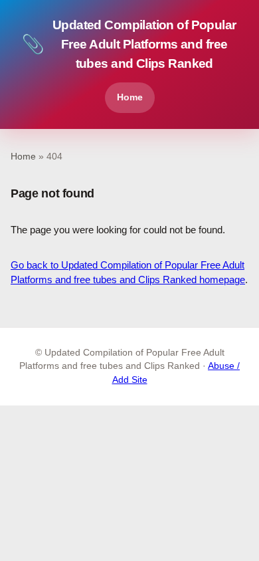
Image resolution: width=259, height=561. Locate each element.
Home (130, 97)
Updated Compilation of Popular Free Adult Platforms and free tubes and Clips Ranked (128, 44)
